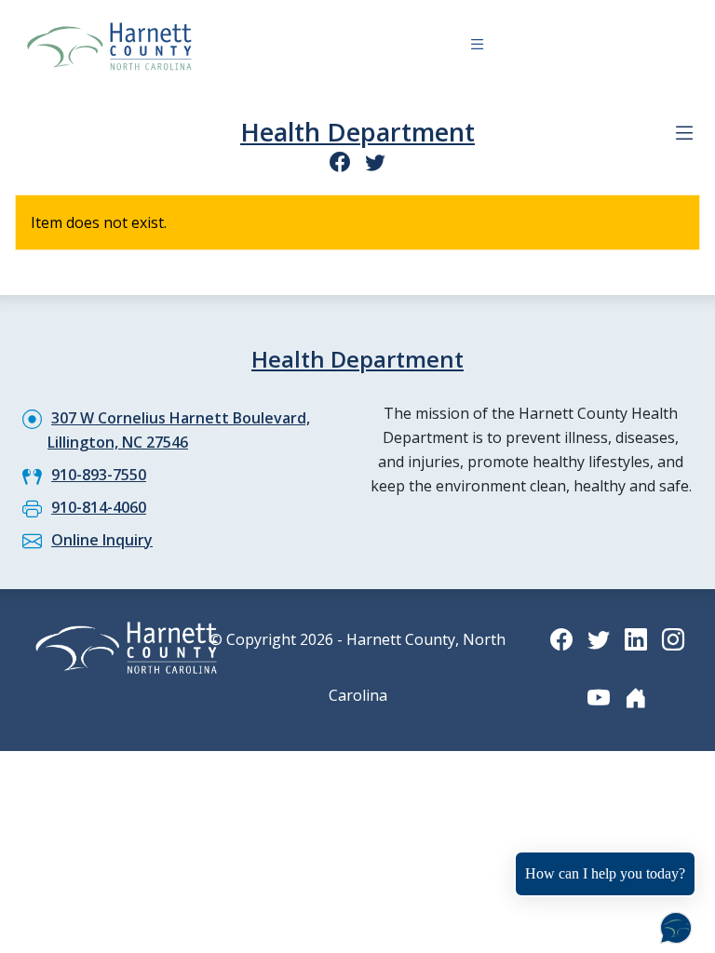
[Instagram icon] (673, 639)
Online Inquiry (102, 540)
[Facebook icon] (340, 161)
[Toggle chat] (672, 924)
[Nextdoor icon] (636, 697)
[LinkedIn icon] (636, 639)
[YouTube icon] (598, 697)
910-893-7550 (98, 474)
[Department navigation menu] (684, 133)
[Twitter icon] (375, 161)
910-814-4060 (98, 507)
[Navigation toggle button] (477, 47)
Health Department (357, 131)
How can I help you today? (605, 873)
